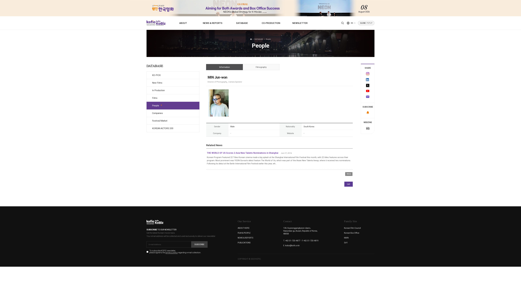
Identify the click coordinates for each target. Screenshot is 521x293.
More (349, 174)
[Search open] (342, 23)
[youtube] (367, 91)
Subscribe (199, 244)
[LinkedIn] (367, 79)
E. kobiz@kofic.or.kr (291, 245)
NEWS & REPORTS (212, 23)
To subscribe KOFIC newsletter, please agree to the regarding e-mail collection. (175, 252)
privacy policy (172, 253)
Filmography (261, 67)
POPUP (366, 23)
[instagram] (367, 74)
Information (224, 67)
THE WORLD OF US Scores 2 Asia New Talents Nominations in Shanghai (242, 153)
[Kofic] (151, 23)
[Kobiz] (161, 23)
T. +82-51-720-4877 (291, 241)
